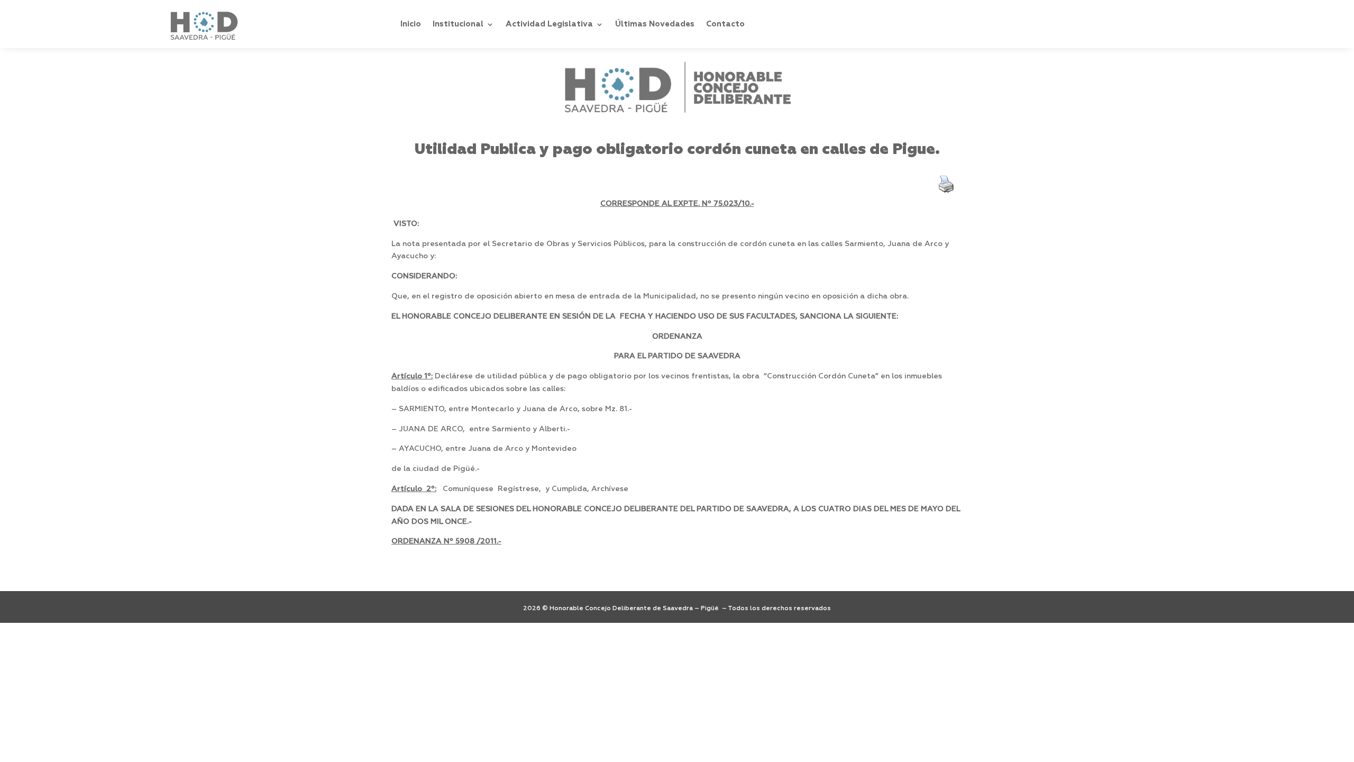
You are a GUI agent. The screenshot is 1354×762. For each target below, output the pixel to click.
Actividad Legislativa (549, 24)
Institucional (458, 24)
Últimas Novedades (654, 24)
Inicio (410, 24)
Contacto (725, 24)
